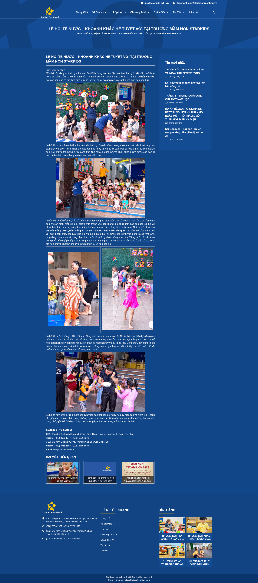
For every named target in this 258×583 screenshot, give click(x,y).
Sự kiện (94, 33)
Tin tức (177, 12)
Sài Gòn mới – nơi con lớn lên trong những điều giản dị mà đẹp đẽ (184, 133)
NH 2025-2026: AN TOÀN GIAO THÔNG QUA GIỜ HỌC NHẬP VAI (172, 563)
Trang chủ (82, 12)
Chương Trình (138, 12)
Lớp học (118, 12)
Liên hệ (193, 12)
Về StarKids (99, 12)
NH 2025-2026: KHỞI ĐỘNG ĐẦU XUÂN (199, 563)
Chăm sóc (160, 12)
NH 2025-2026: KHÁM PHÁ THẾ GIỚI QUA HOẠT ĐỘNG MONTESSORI (199, 537)
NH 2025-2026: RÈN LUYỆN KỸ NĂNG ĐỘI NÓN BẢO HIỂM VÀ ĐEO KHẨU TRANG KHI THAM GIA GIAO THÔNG (172, 537)
